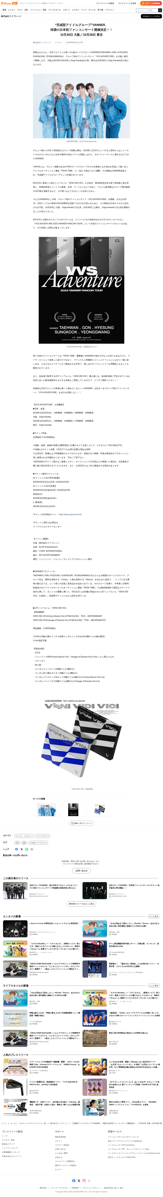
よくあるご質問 (61, 1153)
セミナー (58, 1169)
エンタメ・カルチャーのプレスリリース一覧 (28, 1123)
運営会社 (43, 1188)
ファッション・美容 (38, 10)
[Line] (26, 849)
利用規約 (75, 1188)
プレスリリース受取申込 (65, 1161)
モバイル (92, 10)
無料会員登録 (60, 1137)
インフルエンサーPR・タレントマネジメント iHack (128, 1149)
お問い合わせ (81, 871)
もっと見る (153, 916)
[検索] (160, 10)
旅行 (26, 10)
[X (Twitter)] (21, 849)
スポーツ (66, 10)
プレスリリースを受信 (127, 3)
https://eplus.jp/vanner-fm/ (70, 514)
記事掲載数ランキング (11, 1152)
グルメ (20, 10)
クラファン (109, 10)
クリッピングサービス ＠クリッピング (123, 1137)
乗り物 (100, 10)
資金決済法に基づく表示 (113, 1188)
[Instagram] (84, 1180)
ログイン (58, 1141)
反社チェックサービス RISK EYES (121, 1157)
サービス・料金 (8, 1140)
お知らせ (58, 1157)
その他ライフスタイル (38, 843)
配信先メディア (8, 1144)
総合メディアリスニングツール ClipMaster (125, 1141)
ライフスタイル (54, 10)
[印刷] (32, 849)
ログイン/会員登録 (152, 3)
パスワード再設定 (62, 1145)
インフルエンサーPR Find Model (121, 1145)
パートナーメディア (10, 1148)
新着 (4, 10)
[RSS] (89, 1180)
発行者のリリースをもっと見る (81, 904)
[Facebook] (16, 849)
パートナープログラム (59, 1188)
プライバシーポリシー (91, 1188)
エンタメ (11, 10)
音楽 (17, 843)
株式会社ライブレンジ (42, 42)
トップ (3, 1123)
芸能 (24, 843)
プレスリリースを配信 (105, 3)
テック (84, 10)
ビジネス (75, 10)
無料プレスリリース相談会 (65, 1165)
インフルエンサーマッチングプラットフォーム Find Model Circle (134, 1153)
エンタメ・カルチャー (24, 836)
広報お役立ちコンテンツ (12, 1156)
